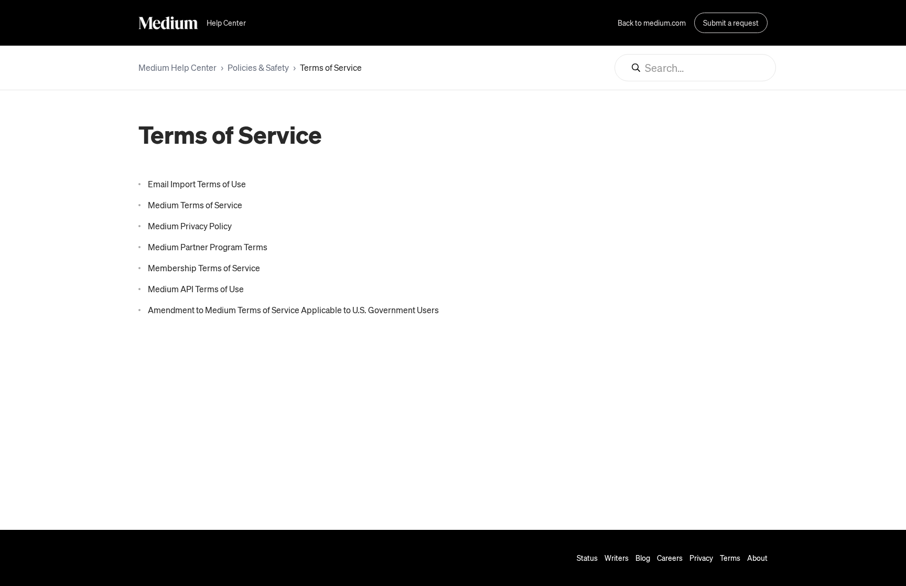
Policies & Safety (258, 67)
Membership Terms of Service (204, 267)
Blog (642, 557)
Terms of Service (331, 67)
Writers (617, 557)
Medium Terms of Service (195, 204)
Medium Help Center (177, 67)
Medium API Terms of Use (196, 288)
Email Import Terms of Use (197, 183)
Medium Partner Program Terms (207, 246)
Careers (670, 557)
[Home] (168, 22)
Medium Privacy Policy (190, 225)
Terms (730, 557)
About (757, 557)
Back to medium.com (652, 22)
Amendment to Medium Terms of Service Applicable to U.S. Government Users (293, 309)
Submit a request (731, 22)
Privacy (701, 557)
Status (587, 557)
